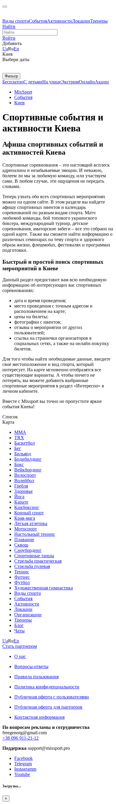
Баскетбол (24, 443)
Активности (59, 21)
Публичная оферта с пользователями (51, 696)
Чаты (19, 630)
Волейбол (24, 480)
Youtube (22, 774)
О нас (20, 656)
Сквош (21, 544)
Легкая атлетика (30, 523)
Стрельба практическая (38, 561)
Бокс (19, 464)
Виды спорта (15, 21)
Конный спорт (29, 512)
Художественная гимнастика (43, 587)
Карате (21, 502)
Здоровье (23, 491)
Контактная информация (39, 717)
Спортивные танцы (34, 555)
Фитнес (22, 577)
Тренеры (99, 21)
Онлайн (87, 81)
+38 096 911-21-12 (20, 738)
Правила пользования (36, 676)
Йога (19, 496)
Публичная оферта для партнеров (48, 707)
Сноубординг (28, 550)
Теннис (21, 571)
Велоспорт (25, 475)
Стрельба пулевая (32, 566)
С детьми (32, 81)
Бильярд (22, 453)
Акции (102, 81)
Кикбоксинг (26, 507)
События (38, 21)
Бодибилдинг (28, 459)
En (16, 48)
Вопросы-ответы (31, 666)
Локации (81, 21)
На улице (51, 81)
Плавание (24, 539)
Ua (5, 48)
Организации (28, 614)
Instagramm (25, 769)
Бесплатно (12, 81)
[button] (8, 38)
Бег (17, 448)
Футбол (22, 582)
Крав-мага (24, 518)
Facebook (23, 758)
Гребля (21, 485)
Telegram (23, 763)
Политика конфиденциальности (46, 686)
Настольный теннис (34, 534)
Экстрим (70, 81)
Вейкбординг (28, 469)
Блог (19, 625)
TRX (19, 437)
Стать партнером (19, 646)
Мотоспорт (25, 528)
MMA (20, 432)
